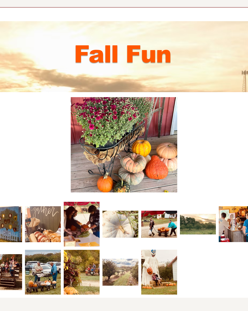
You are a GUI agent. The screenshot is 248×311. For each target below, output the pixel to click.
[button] (124, 144)
